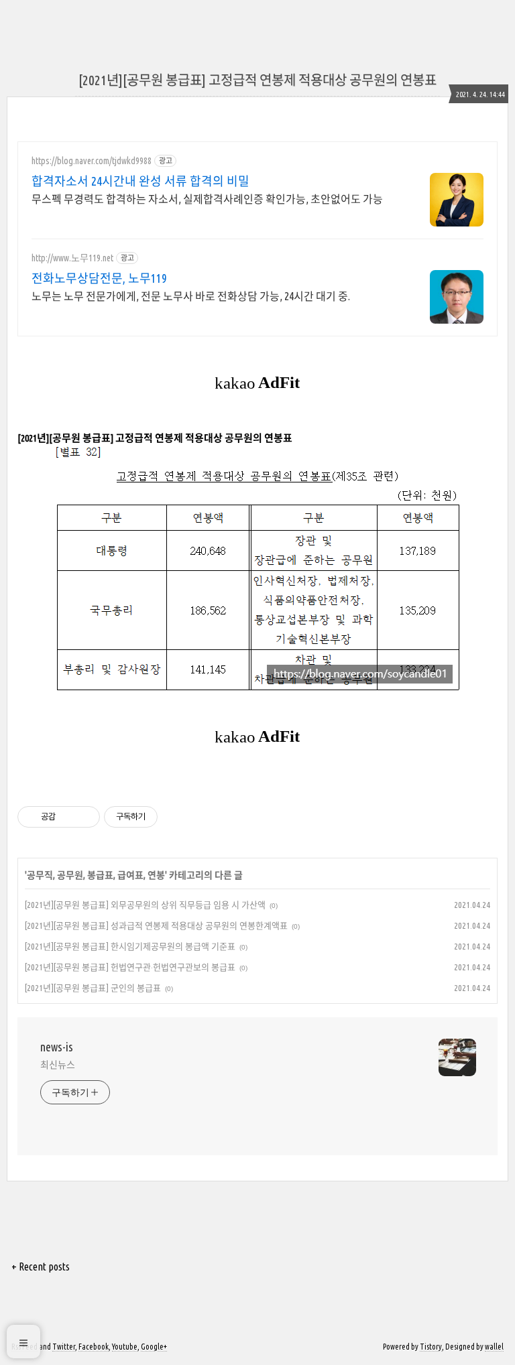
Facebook (93, 1346)
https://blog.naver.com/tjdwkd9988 (92, 160)
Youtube (124, 1346)
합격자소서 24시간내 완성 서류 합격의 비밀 (140, 181)
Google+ (154, 1346)
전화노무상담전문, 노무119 (99, 278)
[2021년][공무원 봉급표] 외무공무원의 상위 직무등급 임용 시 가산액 (145, 904)
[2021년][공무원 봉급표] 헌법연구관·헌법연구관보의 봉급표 (130, 967)
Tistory (431, 1346)
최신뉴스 (57, 1064)
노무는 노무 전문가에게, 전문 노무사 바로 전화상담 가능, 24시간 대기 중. (191, 296)
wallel (494, 1346)
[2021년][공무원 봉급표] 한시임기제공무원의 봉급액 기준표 (130, 946)
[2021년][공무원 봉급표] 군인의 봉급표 (93, 987)
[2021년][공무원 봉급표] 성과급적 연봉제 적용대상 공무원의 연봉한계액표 (156, 925)
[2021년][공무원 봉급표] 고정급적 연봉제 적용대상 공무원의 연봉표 (257, 80)
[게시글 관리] (84, 817)
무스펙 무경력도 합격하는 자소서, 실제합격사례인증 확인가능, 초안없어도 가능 (207, 199)
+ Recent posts (40, 1266)
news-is (56, 1046)
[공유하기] (68, 817)
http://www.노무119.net (72, 258)
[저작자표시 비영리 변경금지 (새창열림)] (176, 816)
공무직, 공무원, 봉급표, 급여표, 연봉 (96, 875)
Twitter (63, 1346)
